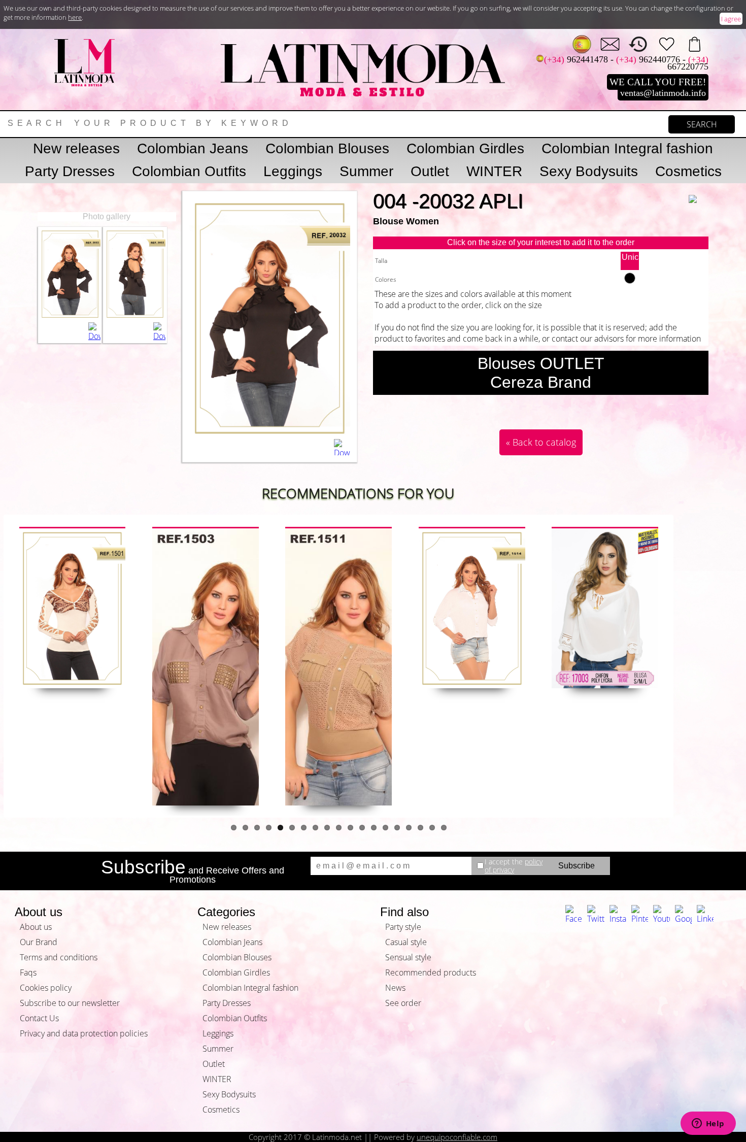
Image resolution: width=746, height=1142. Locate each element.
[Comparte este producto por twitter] (587, 409)
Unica (630, 257)
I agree (731, 18)
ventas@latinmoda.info (663, 93)
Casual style (406, 942)
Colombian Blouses (327, 148)
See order (403, 1003)
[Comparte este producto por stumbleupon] (623, 409)
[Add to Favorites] (698, 192)
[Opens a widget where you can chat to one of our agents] (708, 1124)
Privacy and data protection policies (84, 1033)
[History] (638, 44)
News (395, 987)
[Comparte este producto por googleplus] (513, 409)
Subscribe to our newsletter (70, 1003)
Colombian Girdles (465, 148)
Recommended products (430, 972)
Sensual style (408, 957)
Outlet (430, 171)
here (75, 17)
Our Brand (38, 942)
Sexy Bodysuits (588, 171)
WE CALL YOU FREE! (657, 82)
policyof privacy (513, 866)
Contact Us (39, 1018)
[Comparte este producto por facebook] (568, 409)
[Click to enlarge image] (70, 316)
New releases (76, 148)
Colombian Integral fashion (627, 148)
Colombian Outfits (189, 171)
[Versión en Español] (581, 44)
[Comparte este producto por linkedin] (605, 409)
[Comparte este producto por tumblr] (495, 409)
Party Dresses (70, 171)
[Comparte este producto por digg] (532, 409)
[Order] (694, 44)
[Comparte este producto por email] (459, 409)
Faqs (28, 972)
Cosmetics (688, 171)
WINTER (494, 171)
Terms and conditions (58, 957)
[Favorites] (666, 44)
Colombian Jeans (192, 148)
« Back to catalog (541, 442)
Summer (366, 171)
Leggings (292, 171)
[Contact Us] (610, 44)
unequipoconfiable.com (457, 1137)
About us (36, 926)
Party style (403, 926)
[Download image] (94, 332)
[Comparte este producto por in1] (550, 409)
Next (686, 666)
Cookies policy (46, 987)
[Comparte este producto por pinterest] (477, 409)
